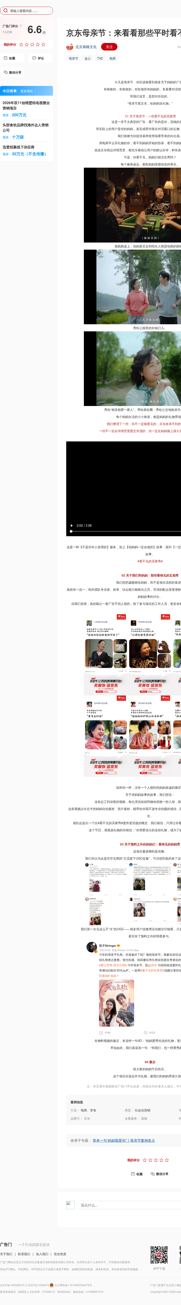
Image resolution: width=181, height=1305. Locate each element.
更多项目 (27, 91)
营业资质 (60, 1254)
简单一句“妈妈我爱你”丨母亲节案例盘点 (124, 1140)
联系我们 (24, 1254)
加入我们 (42, 1254)
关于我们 (6, 1254)
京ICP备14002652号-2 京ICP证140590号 (24, 1285)
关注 (109, 46)
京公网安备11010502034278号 (73, 1285)
